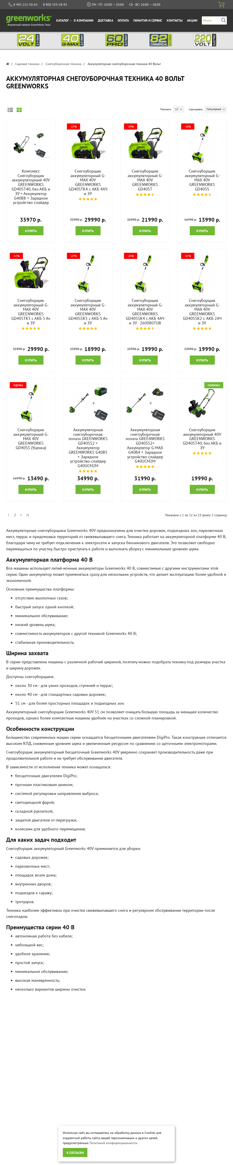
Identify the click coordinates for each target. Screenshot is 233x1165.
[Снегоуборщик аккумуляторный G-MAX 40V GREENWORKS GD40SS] (202, 144)
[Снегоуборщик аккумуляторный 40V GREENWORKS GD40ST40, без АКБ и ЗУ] (202, 403)
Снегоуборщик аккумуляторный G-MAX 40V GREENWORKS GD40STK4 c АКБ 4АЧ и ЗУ (88, 182)
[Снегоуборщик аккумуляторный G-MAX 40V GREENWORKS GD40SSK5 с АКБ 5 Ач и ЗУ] (88, 273)
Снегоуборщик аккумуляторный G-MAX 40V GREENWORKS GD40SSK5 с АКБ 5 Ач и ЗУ (87, 312)
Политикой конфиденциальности (113, 1143)
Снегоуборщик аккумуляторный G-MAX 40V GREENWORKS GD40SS (202, 180)
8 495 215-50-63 (25, 5)
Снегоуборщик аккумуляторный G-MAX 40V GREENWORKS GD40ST (145, 180)
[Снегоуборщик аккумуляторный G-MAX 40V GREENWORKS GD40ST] (145, 144)
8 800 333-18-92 (55, 5)
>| (27, 515)
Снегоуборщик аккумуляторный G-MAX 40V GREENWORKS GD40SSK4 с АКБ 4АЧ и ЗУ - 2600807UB (145, 312)
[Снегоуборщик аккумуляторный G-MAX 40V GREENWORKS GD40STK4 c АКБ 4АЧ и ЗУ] (88, 144)
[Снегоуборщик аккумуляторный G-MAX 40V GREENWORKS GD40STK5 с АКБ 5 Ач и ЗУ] (30, 273)
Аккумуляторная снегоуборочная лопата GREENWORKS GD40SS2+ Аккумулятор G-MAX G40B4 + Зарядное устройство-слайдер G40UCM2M (145, 445)
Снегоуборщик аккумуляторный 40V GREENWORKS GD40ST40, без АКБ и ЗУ (202, 438)
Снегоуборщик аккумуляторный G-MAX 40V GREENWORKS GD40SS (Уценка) (30, 438)
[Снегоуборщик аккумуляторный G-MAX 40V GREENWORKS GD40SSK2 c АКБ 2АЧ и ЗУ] (202, 273)
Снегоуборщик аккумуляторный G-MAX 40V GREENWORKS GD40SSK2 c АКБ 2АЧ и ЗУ (202, 312)
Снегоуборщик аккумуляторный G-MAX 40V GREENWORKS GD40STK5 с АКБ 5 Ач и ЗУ (30, 312)
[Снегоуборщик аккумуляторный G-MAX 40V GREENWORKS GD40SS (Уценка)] (30, 403)
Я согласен (75, 1153)
